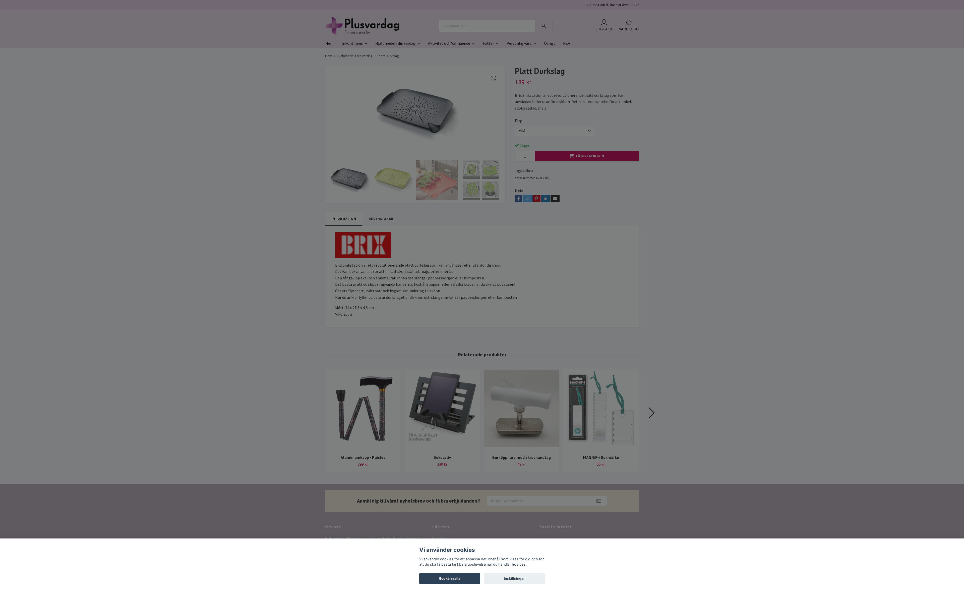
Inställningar (514, 578)
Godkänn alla (449, 578)
